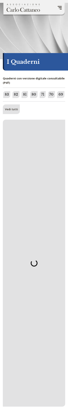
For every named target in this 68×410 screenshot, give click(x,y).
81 (25, 94)
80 (34, 94)
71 (42, 94)
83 (7, 94)
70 (51, 94)
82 (16, 94)
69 (61, 94)
